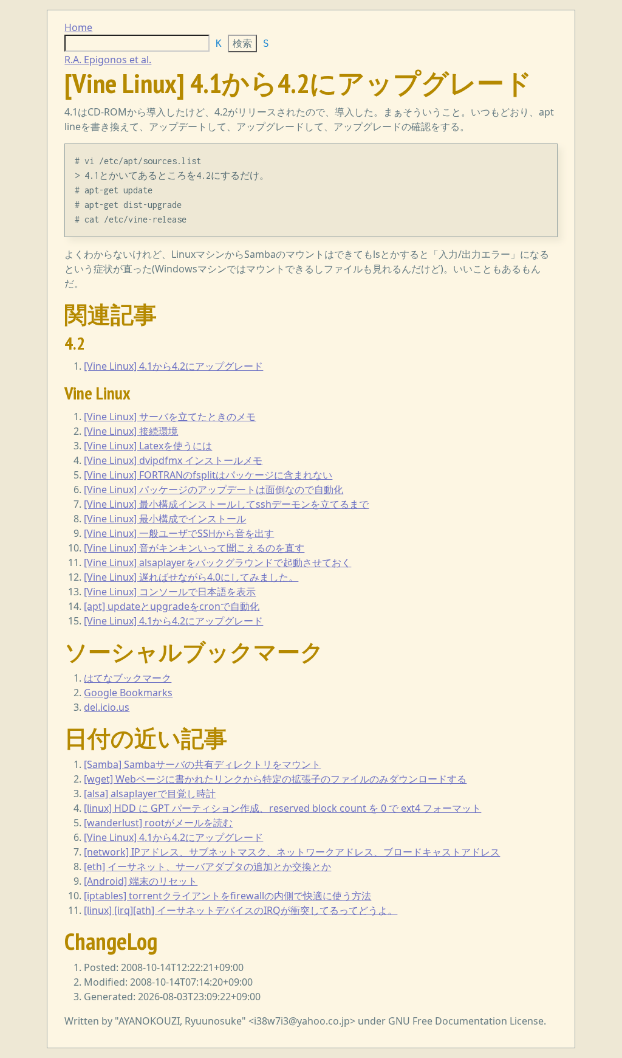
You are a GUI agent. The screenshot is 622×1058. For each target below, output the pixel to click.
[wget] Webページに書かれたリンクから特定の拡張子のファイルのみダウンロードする (275, 779)
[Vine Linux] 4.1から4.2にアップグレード (173, 366)
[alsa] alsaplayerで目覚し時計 (150, 793)
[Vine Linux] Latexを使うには (148, 445)
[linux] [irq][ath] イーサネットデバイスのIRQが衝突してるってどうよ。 (240, 910)
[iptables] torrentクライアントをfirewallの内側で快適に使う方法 (227, 895)
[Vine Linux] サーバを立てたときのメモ (170, 416)
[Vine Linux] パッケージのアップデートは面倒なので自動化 (213, 489)
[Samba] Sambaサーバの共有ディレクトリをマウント (202, 764)
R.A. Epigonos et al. (107, 59)
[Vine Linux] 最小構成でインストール (165, 518)
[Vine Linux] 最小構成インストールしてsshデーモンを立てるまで (226, 504)
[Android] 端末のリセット (140, 881)
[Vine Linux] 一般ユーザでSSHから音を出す (179, 533)
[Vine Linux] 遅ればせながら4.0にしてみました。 (191, 577)
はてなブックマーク (127, 678)
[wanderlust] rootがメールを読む (158, 822)
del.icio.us (106, 707)
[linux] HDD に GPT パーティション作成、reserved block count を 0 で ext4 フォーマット (282, 808)
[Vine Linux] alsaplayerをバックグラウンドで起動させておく (217, 562)
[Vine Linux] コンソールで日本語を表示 (170, 591)
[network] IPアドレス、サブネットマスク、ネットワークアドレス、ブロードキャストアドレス (292, 852)
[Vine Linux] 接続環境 (131, 431)
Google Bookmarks (128, 692)
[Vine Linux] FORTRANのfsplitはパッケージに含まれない (208, 475)
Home (78, 27)
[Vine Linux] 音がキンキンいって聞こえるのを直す (194, 548)
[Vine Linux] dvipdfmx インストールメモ (173, 460)
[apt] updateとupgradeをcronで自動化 (171, 606)
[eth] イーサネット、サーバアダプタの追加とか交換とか (207, 866)
